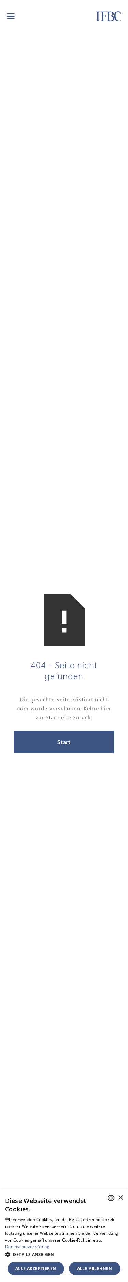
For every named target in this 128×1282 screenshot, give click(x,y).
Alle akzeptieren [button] (35, 1268)
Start (64, 741)
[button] (10, 16)
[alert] (64, 1235)
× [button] (120, 1197)
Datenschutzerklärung (27, 1246)
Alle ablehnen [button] (94, 1268)
